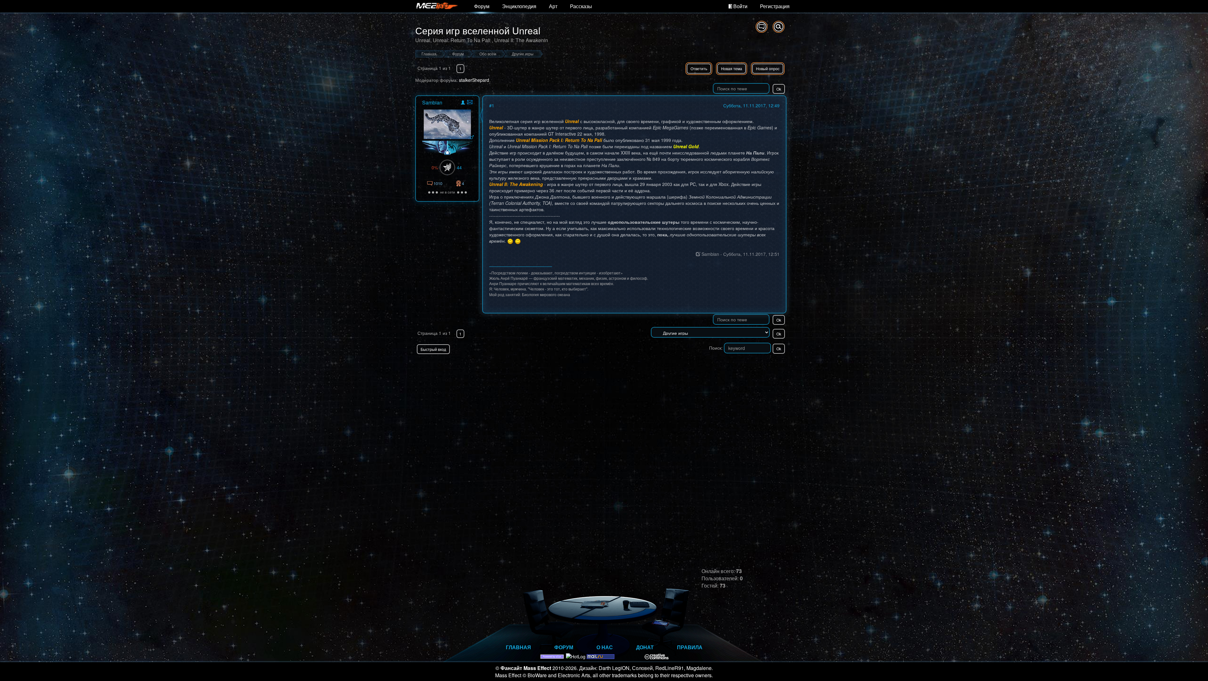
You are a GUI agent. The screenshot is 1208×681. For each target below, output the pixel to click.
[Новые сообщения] (761, 26)
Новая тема (731, 68)
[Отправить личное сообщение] (470, 102)
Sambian (432, 102)
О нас (604, 647)
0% (435, 167)
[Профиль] (463, 103)
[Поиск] (778, 26)
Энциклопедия (519, 6)
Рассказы (581, 6)
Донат (645, 647)
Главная (518, 647)
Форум (481, 6)
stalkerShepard (474, 80)
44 (459, 167)
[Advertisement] (712, 366)
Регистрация (775, 6)
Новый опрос (768, 68)
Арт (553, 6)
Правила (689, 647)
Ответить (699, 68)
